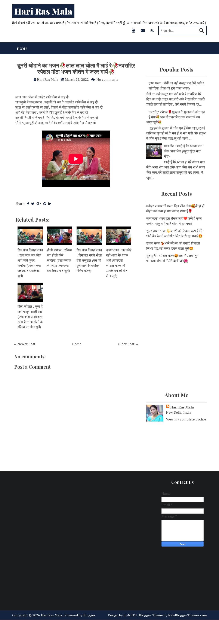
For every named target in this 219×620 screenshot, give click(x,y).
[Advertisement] (176, 297)
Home (22, 49)
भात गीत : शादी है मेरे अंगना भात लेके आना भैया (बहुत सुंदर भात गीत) (183, 151)
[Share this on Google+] (39, 203)
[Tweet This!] (33, 203)
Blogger (89, 615)
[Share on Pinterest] (44, 203)
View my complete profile (186, 419)
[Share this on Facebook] (28, 203)
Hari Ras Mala (43, 11)
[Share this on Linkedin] (49, 203)
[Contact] (143, 30)
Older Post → (128, 343)
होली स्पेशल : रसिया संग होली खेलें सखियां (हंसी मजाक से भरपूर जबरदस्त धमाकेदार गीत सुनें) (59, 260)
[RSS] (152, 30)
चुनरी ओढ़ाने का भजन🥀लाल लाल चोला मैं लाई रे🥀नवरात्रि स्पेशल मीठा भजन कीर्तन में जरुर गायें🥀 (76, 68)
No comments (107, 79)
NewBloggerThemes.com (187, 615)
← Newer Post (24, 343)
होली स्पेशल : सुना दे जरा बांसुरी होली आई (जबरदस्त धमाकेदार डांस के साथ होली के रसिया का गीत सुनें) (30, 316)
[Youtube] (134, 30)
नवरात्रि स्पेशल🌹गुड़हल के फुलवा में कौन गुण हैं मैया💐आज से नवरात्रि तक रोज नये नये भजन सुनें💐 (175, 117)
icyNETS (130, 615)
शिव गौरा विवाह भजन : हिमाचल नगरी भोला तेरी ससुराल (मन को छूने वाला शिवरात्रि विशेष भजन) (89, 260)
